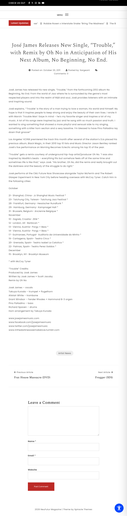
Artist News (64, 353)
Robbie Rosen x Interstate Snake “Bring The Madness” (71, 23)
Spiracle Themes (83, 509)
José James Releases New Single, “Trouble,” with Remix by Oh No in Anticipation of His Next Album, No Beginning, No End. (63, 53)
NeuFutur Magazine (51, 509)
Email (32, 455)
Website (32, 469)
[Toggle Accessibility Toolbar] (119, 508)
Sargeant (85, 70)
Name (32, 441)
